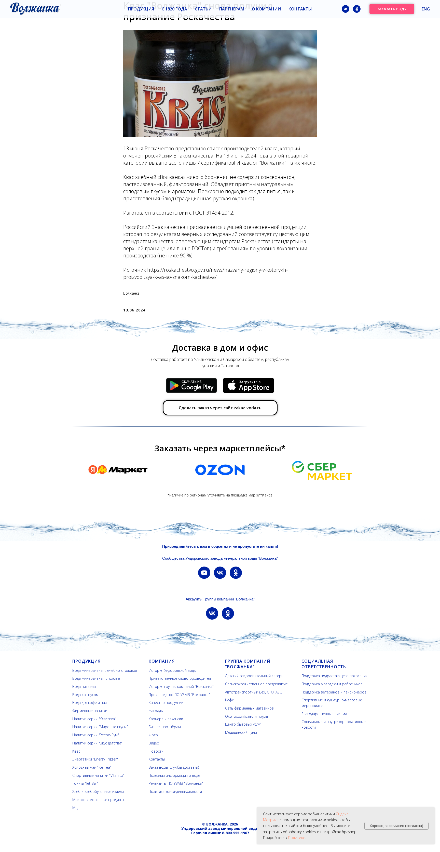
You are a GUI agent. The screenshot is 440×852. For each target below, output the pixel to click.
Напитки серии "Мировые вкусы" (100, 726)
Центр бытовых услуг (243, 724)
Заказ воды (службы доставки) (174, 767)
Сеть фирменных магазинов (249, 708)
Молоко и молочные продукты (98, 799)
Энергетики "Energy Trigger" (95, 759)
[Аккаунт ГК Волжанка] (212, 613)
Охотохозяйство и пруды (246, 716)
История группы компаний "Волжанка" (181, 686)
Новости (156, 751)
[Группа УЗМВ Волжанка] (220, 573)
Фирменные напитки (89, 710)
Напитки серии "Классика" (94, 718)
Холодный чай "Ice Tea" (91, 767)
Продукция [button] (141, 9)
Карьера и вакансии (166, 718)
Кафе (229, 700)
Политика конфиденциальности (175, 791)
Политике (296, 837)
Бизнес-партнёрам (165, 726)
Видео (154, 743)
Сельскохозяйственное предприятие (256, 683)
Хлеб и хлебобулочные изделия (99, 791)
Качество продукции (166, 702)
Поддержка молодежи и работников (332, 683)
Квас (76, 751)
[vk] (345, 9)
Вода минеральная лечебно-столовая (104, 670)
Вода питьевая (85, 686)
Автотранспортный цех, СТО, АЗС (253, 692)
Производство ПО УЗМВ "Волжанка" (179, 694)
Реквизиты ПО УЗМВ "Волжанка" (176, 783)
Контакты (300, 9)
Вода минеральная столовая (96, 678)
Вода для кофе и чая (89, 702)
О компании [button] (266, 9)
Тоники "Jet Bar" (85, 783)
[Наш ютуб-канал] (204, 573)
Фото (153, 734)
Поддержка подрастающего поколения (334, 675)
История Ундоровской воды (172, 670)
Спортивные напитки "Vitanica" (98, 775)
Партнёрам (231, 9)
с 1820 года (174, 9)
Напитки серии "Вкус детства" (97, 743)
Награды (156, 710)
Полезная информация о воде (174, 775)
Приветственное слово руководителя (181, 678)
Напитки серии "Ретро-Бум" (95, 734)
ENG (426, 9)
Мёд (75, 807)
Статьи (203, 9)
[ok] (357, 9)
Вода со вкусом (85, 694)
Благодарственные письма (324, 713)
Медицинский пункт (241, 732)
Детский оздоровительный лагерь (254, 675)
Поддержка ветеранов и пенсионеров (333, 692)
